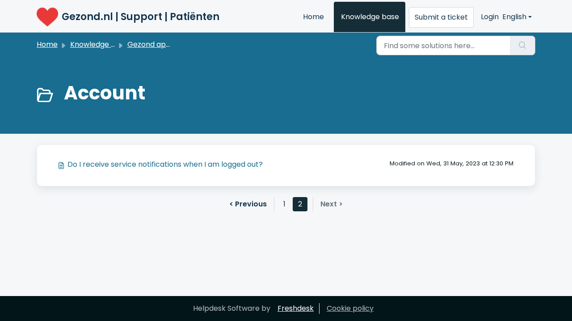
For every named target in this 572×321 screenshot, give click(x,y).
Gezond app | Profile (163, 44)
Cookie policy (350, 308)
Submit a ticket (441, 17)
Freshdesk (296, 308)
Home (313, 17)
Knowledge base (370, 17)
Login (490, 17)
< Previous (248, 204)
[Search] (522, 45)
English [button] (514, 17)
